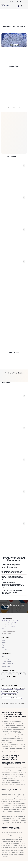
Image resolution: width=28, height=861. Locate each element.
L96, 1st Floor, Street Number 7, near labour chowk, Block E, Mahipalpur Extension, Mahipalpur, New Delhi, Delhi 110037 (9, 624)
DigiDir (14, 705)
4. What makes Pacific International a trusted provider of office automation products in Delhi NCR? (12, 585)
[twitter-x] (10, 1)
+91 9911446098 (6, 634)
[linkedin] (15, 1)
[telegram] (20, 1)
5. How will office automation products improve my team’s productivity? (12, 592)
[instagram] (13, 1)
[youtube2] (24, 673)
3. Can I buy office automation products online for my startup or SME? (12, 578)
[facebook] (7, 1)
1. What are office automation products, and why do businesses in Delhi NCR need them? (12, 566)
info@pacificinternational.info (9, 631)
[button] (25, 6)
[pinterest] (17, 1)
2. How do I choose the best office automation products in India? (12, 571)
